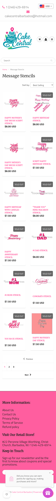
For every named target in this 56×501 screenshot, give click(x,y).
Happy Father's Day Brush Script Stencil (14, 165)
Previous (29, 358)
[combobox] (46, 6)
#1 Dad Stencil (40, 250)
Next (26, 374)
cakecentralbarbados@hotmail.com (28, 16)
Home (4, 69)
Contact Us (9, 414)
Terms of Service (12, 422)
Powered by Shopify (42, 492)
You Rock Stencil (14, 339)
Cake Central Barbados (22, 492)
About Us (8, 410)
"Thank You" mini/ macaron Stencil (40, 210)
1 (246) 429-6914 (17, 7)
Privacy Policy (10, 418)
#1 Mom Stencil (13, 295)
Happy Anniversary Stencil (11, 254)
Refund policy (10, 426)
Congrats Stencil (42, 296)
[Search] (51, 60)
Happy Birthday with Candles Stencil (13, 210)
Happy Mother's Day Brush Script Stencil (14, 121)
